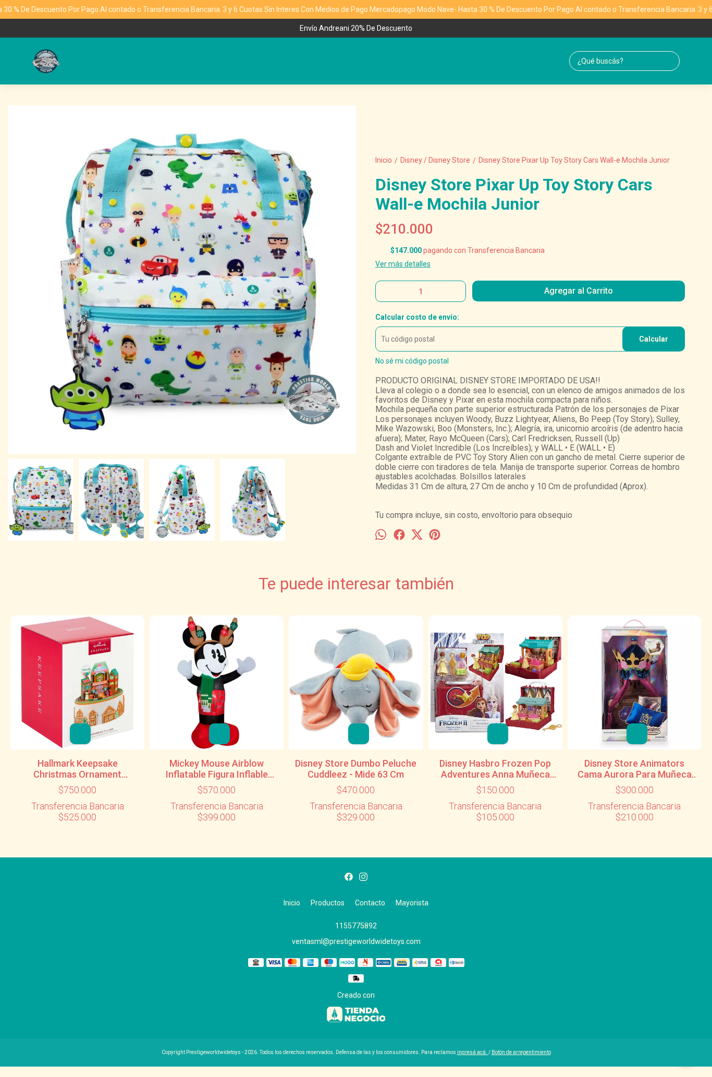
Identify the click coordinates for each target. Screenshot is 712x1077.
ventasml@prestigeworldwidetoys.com (356, 941)
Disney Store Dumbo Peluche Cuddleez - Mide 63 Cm (355, 769)
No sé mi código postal (412, 361)
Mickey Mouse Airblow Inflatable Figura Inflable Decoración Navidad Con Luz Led (217, 769)
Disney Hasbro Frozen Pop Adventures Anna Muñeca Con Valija (495, 769)
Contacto (370, 903)
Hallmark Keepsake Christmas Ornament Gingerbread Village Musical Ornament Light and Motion (77, 769)
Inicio (292, 903)
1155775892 (356, 926)
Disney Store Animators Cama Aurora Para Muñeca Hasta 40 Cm (635, 769)
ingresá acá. (472, 1052)
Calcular (653, 339)
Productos (328, 903)
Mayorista (412, 903)
